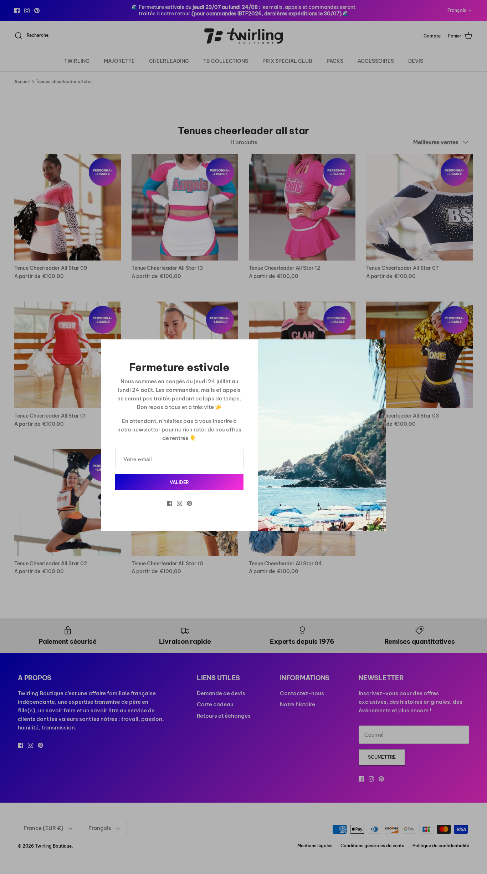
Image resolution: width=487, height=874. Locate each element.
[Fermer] (377, 348)
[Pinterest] (189, 503)
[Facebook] (169, 503)
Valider (179, 482)
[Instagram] (179, 503)
